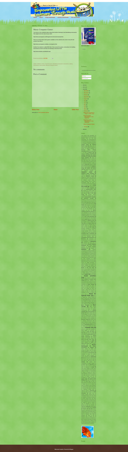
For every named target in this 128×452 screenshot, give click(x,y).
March (85, 108)
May (85, 104)
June (85, 102)
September (86, 96)
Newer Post (35, 109)
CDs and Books (75, 17)
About (41, 17)
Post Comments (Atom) (43, 112)
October (86, 94)
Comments (85, 78)
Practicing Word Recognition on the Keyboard (88, 116)
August (85, 98)
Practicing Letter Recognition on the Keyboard (88, 121)
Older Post (75, 109)
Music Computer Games (89, 124)
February (86, 110)
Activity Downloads (63, 17)
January (86, 126)
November (86, 92)
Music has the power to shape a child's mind (89, 113)
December (86, 90)
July (85, 100)
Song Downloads (50, 17)
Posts (84, 76)
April (85, 106)
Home (35, 17)
